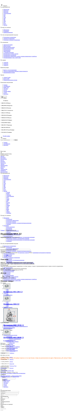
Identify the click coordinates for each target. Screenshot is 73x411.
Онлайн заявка (6, 136)
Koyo (4, 189)
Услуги (5, 90)
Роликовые (9, 256)
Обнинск (3, 166)
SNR (4, 187)
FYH (7, 197)
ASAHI (8, 192)
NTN (4, 183)
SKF (4, 184)
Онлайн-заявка (7, 91)
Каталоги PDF (4, 171)
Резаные (11, 344)
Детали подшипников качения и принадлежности (15, 326)
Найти (16, 140)
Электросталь (4, 169)
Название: (3, 392)
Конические (9, 229)
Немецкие (5, 178)
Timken (8, 211)
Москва (2, 156)
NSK (7, 207)
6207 (7, 302)
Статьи (5, 92)
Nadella (8, 205)
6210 (7, 306)
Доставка (5, 88)
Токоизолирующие (8, 267)
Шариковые (6, 218)
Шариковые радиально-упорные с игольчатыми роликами (20, 237)
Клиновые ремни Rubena (12, 341)
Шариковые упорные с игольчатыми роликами (17, 238)
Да (1, 152)
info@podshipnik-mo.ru (5, 376)
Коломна (3, 161)
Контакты (5, 94)
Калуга (2, 160)
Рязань (2, 168)
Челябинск (3, 170)
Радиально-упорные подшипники (11, 257)
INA (4, 188)
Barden (8, 193)
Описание (5, 255)
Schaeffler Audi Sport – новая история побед (11, 375)
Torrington (8, 213)
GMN (7, 200)
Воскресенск (4, 159)
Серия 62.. (5, 293)
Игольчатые (9, 261)
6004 (7, 290)
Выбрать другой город (6, 153)
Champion (8, 195)
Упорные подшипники (9, 253)
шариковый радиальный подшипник (42, 252)
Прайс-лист (6, 87)
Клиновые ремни (10, 345)
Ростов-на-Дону (13, 365)
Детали (5, 256)
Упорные (8, 232)
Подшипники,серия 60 (23, 252)
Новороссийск (4, 165)
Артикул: (3, 393)
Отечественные (7, 179)
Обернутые (12, 342)
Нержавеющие (7, 272)
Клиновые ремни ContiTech (13, 346)
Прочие (5, 191)
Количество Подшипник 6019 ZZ (9, 249)
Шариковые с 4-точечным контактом (15, 260)
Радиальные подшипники (9, 246)
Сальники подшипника (12, 348)
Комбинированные (8, 236)
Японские (5, 177)
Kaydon (8, 202)
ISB (4, 186)
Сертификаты (6, 86)
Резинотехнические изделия (10, 335)
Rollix (7, 209)
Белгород (11, 368)
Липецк (2, 164)
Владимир (3, 157)
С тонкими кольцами (8, 275)
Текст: (2, 395)
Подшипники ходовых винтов (10, 276)
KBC (7, 204)
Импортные (6, 175)
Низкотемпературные (8, 271)
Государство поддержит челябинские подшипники (13, 373)
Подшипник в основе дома (7, 370)
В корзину (3, 251)
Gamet (7, 198)
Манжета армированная (15, 339)
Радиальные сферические (12, 248)
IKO (7, 201)
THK (7, 210)
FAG (4, 180)
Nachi (7, 206)
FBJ (4, 182)
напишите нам (16, 376)
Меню (4, 97)
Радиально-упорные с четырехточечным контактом (18, 251)
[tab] (37, 255)
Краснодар (3, 162)
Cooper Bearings (10, 196)
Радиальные (9, 219)
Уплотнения (9, 336)
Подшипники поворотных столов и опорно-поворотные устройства (20, 279)
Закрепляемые (6, 274)
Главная (5, 84)
